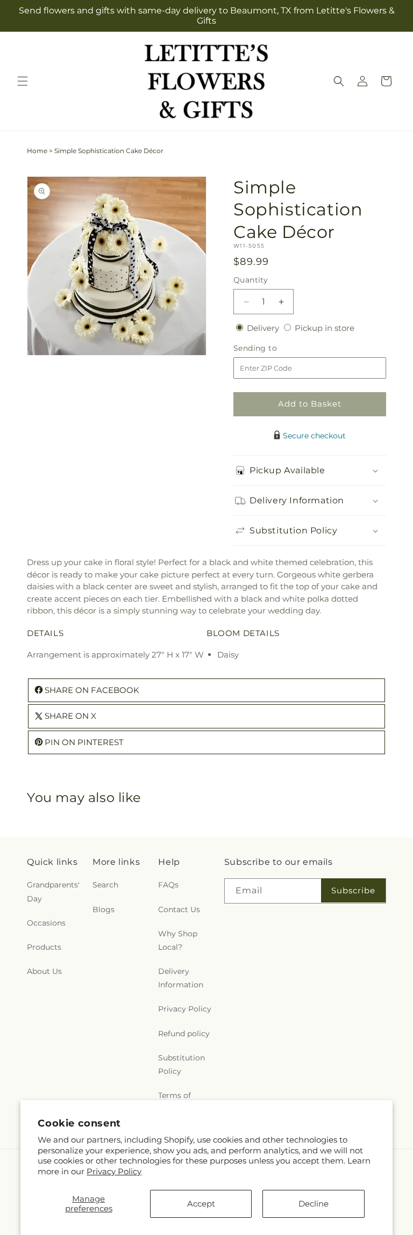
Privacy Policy (114, 1171)
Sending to (271, 348)
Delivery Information (180, 978)
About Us (44, 971)
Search (105, 885)
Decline (313, 1203)
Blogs (103, 909)
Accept (201, 1203)
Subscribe (353, 890)
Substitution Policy (181, 1064)
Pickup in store (324, 328)
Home (37, 151)
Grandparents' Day (53, 891)
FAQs (168, 885)
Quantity (250, 280)
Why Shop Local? (177, 940)
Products (44, 947)
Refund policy (184, 1033)
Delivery (264, 328)
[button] (22, 81)
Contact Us (179, 909)
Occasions (46, 923)
